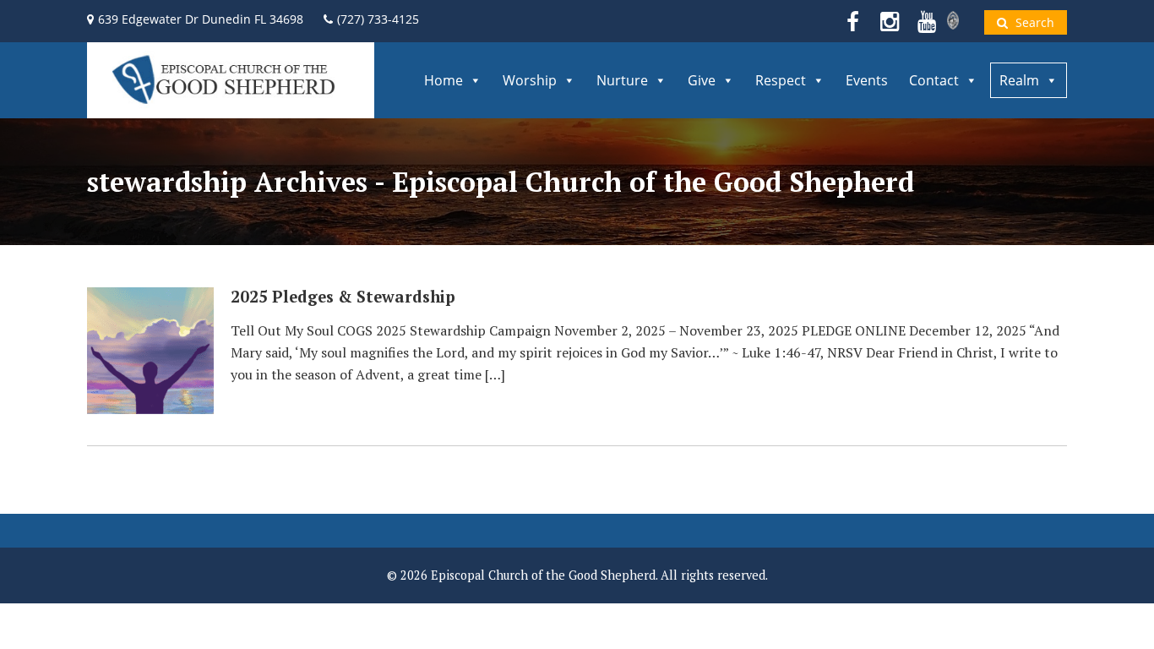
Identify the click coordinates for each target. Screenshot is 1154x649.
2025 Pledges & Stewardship (343, 296)
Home (443, 80)
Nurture (622, 80)
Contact (934, 80)
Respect (780, 80)
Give (702, 80)
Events (867, 80)
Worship (530, 80)
